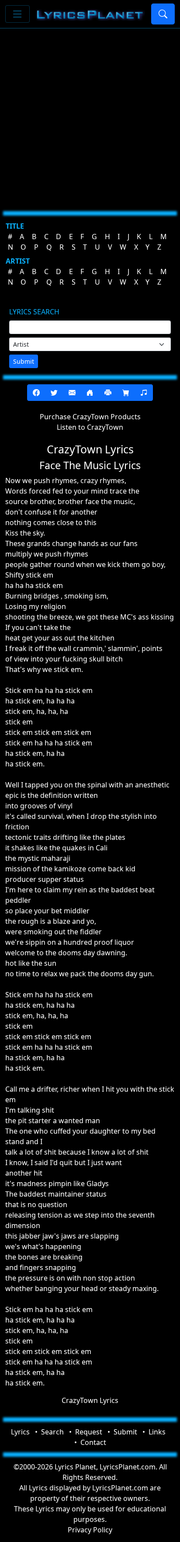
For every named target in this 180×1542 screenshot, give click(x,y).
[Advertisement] (90, 116)
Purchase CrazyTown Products (90, 416)
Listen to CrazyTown (90, 427)
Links (157, 1432)
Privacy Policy (90, 1530)
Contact (93, 1442)
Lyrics (20, 1432)
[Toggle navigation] (17, 14)
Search (52, 1432)
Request (88, 1432)
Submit (23, 361)
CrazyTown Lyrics (90, 1400)
